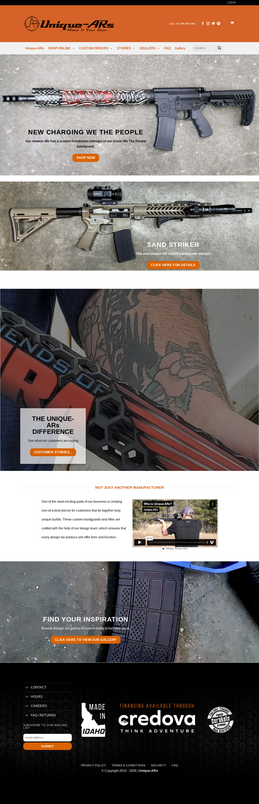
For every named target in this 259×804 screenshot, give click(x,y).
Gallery (180, 48)
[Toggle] (27, 688)
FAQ (167, 48)
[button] (232, 23)
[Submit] (219, 48)
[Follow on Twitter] (213, 23)
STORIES (124, 48)
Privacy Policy (93, 765)
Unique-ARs (34, 48)
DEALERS (148, 48)
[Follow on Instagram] (208, 23)
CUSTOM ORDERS (93, 48)
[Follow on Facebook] (202, 23)
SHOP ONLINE (59, 48)
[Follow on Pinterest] (218, 23)
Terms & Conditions (128, 765)
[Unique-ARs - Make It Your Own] (68, 23)
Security (158, 765)
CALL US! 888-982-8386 (182, 23)
